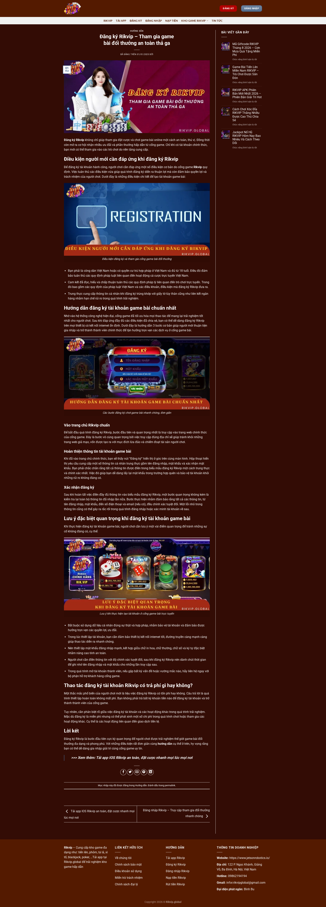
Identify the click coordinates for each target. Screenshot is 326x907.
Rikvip (108, 20)
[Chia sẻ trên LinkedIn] (151, 772)
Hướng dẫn (136, 31)
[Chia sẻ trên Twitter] (130, 772)
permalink (170, 785)
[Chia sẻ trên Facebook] (123, 772)
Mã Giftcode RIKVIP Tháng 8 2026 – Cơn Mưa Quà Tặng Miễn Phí (246, 49)
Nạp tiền (171, 20)
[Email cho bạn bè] (137, 772)
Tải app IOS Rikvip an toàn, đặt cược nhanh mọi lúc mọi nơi (144, 757)
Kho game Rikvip (193, 20)
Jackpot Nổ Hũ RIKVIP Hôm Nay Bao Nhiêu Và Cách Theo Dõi (246, 137)
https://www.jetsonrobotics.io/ (249, 858)
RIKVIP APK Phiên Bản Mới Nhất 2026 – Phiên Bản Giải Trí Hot (247, 93)
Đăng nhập (153, 20)
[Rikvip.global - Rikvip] (83, 8)
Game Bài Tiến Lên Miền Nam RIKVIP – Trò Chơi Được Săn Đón (245, 72)
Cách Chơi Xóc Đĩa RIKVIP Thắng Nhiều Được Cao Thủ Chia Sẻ (245, 114)
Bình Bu (249, 889)
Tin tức (217, 20)
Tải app (121, 20)
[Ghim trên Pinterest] (144, 772)
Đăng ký (136, 20)
